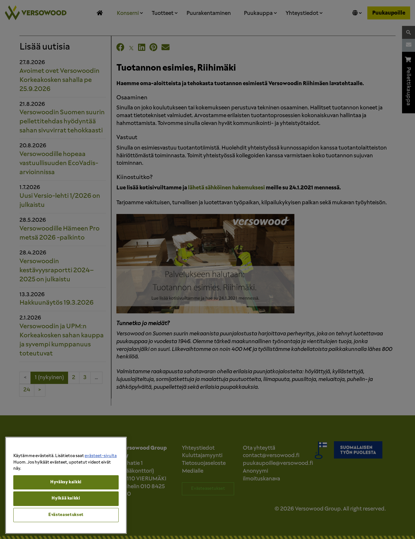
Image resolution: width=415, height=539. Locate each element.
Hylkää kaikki (66, 498)
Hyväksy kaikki (66, 482)
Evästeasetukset (66, 515)
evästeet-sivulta (101, 456)
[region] (66, 485)
